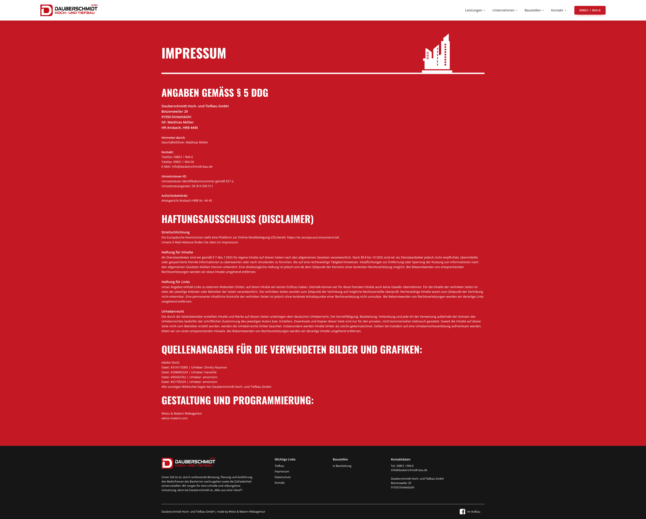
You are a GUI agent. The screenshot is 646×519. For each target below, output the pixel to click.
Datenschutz (283, 477)
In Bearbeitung (342, 466)
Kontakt (280, 483)
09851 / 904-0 (590, 10)
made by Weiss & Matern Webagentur (241, 511)
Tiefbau (279, 466)
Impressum (282, 471)
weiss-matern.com (175, 418)
